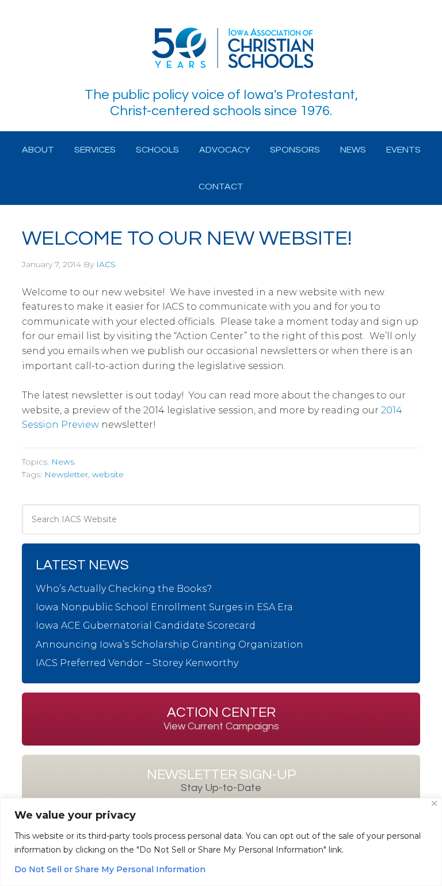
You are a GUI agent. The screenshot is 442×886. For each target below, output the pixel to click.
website (108, 474)
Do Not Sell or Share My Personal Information (109, 869)
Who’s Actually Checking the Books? (124, 588)
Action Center (221, 718)
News (62, 462)
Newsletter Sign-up (221, 780)
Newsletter (66, 474)
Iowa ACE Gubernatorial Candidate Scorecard (146, 625)
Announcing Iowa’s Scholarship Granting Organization (169, 644)
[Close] (434, 803)
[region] (221, 842)
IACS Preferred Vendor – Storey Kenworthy (137, 662)
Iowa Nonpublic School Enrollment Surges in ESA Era (164, 607)
